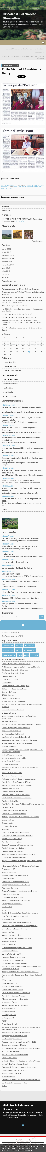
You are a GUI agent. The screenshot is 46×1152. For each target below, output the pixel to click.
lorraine (16, 187)
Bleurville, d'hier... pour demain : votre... (20, 546)
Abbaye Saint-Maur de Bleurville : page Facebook (20, 972)
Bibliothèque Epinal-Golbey (12, 839)
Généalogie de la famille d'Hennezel (15, 670)
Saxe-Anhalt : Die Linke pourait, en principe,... (18, 328)
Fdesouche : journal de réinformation (15, 999)
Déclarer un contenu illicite (9, 1144)
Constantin (6, 458)
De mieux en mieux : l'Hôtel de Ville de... (16, 292)
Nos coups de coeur (10, 384)
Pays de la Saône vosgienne (12, 842)
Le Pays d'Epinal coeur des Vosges (14, 810)
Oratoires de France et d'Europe (14, 814)
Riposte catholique (9, 872)
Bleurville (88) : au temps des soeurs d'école (22, 592)
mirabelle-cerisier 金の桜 (23, 314)
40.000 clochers (8, 695)
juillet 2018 (6, 271)
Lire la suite (20, 221)
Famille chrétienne (8, 1012)
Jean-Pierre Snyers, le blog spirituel (15, 916)
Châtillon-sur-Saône (9, 1058)
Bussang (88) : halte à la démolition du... (20, 598)
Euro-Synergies (36, 297)
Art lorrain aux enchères (11, 1051)
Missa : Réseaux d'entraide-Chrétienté (16, 993)
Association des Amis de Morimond (15, 1055)
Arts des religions (8, 1077)
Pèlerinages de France (10, 888)
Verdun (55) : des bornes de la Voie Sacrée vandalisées (24, 49)
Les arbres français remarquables (14, 758)
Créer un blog (19, 1139)
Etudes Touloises (8, 820)
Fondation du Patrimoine (11, 698)
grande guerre (8, 650)
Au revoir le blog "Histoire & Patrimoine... (21, 538)
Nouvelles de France (9, 1002)
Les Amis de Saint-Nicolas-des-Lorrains (16, 938)
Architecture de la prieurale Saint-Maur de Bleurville (21, 667)
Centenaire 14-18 (8, 869)
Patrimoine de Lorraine (10, 788)
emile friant (36, 187)
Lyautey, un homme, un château (13, 957)
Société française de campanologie (14, 1005)
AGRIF (4, 1021)
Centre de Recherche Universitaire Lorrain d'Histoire (21, 1080)
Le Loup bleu (6, 314)
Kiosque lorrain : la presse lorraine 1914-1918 (19, 1042)
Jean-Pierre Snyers (10, 417)
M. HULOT (6, 488)
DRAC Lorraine (7, 980)
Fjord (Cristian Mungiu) (10, 309)
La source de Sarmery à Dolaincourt (15, 858)
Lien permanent (8, 185)
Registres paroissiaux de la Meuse (14, 1036)
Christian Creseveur (32, 289)
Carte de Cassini (8, 807)
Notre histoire (8, 392)
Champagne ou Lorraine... (11, 894)
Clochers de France (9, 692)
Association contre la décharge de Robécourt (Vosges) (22, 724)
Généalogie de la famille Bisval (13, 673)
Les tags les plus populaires (37, 1142)
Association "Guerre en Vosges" (13, 996)
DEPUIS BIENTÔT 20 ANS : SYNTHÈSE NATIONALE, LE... (22, 300)
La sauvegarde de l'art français (13, 897)
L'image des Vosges (11, 574)
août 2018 (6, 268)
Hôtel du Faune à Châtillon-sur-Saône (16, 795)
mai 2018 (5, 277)
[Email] (23, 625)
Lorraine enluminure (9, 983)
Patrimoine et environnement (13, 851)
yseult (4, 438)
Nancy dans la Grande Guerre (22, 480)
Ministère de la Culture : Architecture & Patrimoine (20, 866)
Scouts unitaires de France (11, 1073)
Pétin (4, 480)
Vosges (18, 650)
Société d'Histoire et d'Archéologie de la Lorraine (20, 913)
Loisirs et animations (10, 379)
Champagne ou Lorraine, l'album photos (16, 923)
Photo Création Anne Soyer (12, 773)
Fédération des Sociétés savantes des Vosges (19, 779)
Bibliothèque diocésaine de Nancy (14, 689)
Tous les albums (38, 241)
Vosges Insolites (8, 932)
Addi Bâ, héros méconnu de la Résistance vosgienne (21, 1048)
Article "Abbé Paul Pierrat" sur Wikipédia (17, 743)
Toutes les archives (9, 281)
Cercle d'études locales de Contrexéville (16, 798)
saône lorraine (8, 645)
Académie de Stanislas (10, 801)
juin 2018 (5, 274)
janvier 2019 (6, 252)
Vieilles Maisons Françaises (12, 755)
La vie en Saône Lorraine (12, 371)
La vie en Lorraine (9, 366)
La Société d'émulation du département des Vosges (21, 1061)
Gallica (4, 1086)
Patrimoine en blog (9, 676)
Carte (4, 509)
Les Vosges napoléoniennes (12, 1039)
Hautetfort (27, 1139)
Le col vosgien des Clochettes (15, 562)
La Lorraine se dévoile (10, 764)
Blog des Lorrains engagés (11, 731)
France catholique (8, 1008)
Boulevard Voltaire (9, 941)
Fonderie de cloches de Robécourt (14, 848)
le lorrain (6, 448)
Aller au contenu (7, 2)
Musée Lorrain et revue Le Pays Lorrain (16, 737)
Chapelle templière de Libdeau (13, 792)
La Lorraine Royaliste (9, 826)
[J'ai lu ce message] (43, 1146)
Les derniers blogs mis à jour (9, 1142)
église (26, 655)
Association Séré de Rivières (12, 986)
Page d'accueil (39, 52)
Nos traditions (8, 388)
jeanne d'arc (29, 645)
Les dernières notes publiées (23, 1142)
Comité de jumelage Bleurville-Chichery (16, 664)
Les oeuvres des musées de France (14, 963)
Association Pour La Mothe (12, 776)
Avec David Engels (8, 306)
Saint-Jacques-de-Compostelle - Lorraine (17, 836)
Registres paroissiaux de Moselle (14, 1045)
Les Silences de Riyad (9, 317)
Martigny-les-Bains (9, 746)
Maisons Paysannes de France (13, 710)
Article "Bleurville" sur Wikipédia (14, 701)
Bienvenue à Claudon (9, 721)
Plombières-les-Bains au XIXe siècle (15, 875)
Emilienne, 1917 (9, 554)
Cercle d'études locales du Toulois (14, 1083)
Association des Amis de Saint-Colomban (17, 785)
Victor (4, 498)
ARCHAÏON (22, 306)
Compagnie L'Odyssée (10, 679)
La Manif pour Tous (9, 1015)
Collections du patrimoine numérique (15, 882)
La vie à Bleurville (9, 362)
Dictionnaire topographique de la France (17, 948)
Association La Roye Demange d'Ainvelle (17, 782)
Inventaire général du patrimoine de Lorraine (18, 854)
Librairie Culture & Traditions (12, 954)
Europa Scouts (7, 823)
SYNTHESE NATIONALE (13, 303)
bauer (4, 407)
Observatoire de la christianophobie (15, 832)
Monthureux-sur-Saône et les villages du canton (19, 740)
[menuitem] (25, 49)
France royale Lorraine (10, 951)
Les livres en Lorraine (10, 375)
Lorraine (34, 655)
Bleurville (19, 645)
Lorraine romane (8, 878)
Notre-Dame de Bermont (11, 761)
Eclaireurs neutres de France (12, 990)
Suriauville (5, 829)
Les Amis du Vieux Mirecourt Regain (15, 1064)
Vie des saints (7, 907)
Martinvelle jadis (8, 919)
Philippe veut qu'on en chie (11, 289)
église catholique (9, 655)
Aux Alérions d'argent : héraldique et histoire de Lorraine (23, 804)
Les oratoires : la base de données (14, 929)
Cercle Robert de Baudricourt (13, 960)
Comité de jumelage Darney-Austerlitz (16, 728)
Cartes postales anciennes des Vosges (16, 885)
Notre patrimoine (9, 396)
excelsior (28, 187)
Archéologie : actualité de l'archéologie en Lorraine (20, 817)
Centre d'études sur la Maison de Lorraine (17, 845)
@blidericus (6, 210)
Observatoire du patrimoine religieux (15, 686)
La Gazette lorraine (9, 713)
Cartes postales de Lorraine (12, 904)
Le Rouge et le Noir (9, 1018)
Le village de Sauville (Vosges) (13, 734)
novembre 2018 (8, 259)
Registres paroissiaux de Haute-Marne (16, 1033)
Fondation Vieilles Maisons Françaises (16, 900)
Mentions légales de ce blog (23, 1144)
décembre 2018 (8, 255)
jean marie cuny (29, 650)
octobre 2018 (7, 262)
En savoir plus (28, 1150)
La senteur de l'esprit (28, 317)
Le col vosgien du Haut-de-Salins (17, 568)
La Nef (4, 910)
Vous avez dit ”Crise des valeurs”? (14, 297)
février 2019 (6, 249)
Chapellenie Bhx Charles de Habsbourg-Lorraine (19, 926)
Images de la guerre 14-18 (11, 935)
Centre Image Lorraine (10, 1024)
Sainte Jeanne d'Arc (9, 945)
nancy (20, 655)
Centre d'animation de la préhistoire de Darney (19, 891)
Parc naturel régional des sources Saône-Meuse (19, 1067)
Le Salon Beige (7, 683)
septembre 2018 (8, 265)
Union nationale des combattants (14, 1070)
